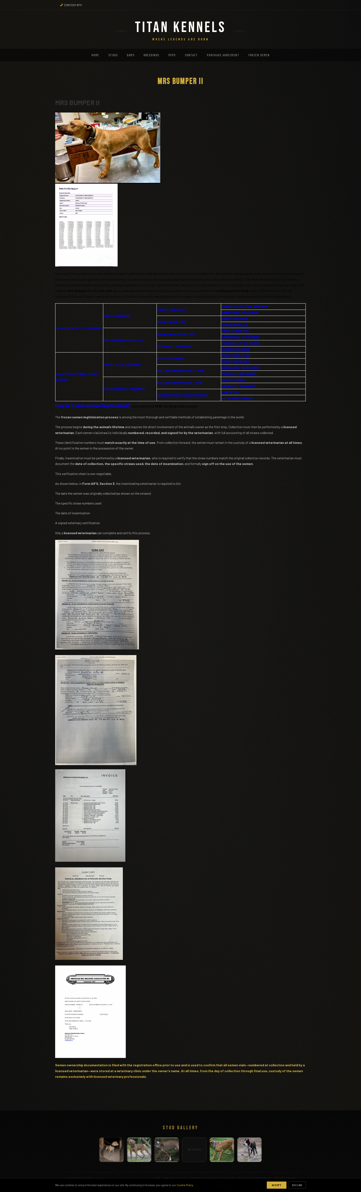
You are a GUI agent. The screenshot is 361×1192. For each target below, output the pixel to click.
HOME (95, 55)
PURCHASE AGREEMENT (223, 55)
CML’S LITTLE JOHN (118, 365)
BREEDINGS (151, 55)
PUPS (172, 55)
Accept (276, 1185)
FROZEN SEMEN (258, 55)
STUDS (113, 55)
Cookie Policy (185, 1185)
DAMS (130, 55)
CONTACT (191, 55)
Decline (297, 1185)
